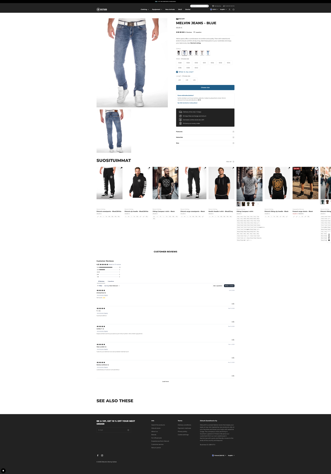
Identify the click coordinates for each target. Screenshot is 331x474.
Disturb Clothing (101, 209)
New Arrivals (170, 9)
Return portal (156, 447)
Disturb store (155, 428)
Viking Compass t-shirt (245, 211)
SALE (180, 9)
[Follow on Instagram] (102, 455)
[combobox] (197, 6)
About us (154, 431)
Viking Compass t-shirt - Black (164, 211)
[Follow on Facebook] (98, 455)
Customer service (229, 6)
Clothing (144, 9)
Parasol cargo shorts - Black (303, 211)
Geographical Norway (298, 209)
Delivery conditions (184, 425)
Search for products (158, 425)
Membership (217, 6)
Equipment (156, 9)
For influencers (156, 438)
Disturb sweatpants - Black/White (109, 211)
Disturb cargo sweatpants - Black (192, 211)
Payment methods (184, 428)
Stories (187, 9)
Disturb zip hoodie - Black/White (136, 211)
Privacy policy (182, 431)
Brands (153, 434)
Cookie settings (183, 434)
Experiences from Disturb (160, 441)
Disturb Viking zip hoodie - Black (276, 211)
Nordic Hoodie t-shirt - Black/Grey (221, 211)
